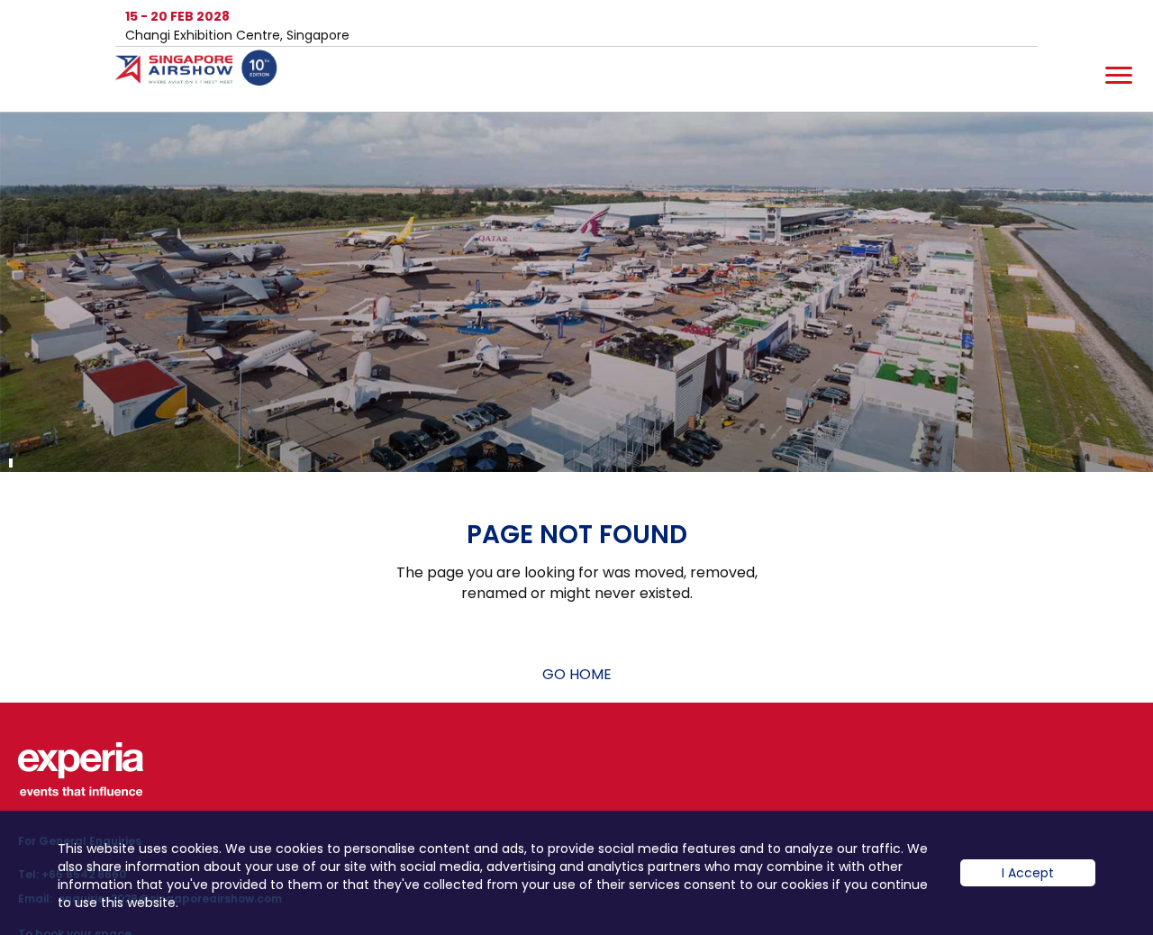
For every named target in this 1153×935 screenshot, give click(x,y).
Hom (205, 79)
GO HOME (577, 674)
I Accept (1028, 873)
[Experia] (80, 769)
